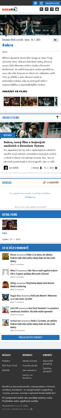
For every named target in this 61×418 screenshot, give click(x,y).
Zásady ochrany (30, 360)
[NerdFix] (9, 9)
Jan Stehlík (13, 168)
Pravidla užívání (30, 365)
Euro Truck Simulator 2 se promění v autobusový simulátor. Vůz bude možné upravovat (34, 309)
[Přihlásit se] (57, 9)
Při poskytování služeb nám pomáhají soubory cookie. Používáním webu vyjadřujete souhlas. (27, 399)
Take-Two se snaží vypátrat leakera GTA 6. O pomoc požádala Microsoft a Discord (33, 272)
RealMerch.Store (52, 3)
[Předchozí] (6, 100)
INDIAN (5, 370)
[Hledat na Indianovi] (41, 9)
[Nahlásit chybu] (31, 409)
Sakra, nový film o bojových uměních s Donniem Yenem (24, 144)
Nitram (13, 254)
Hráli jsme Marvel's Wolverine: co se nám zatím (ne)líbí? (33, 297)
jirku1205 (14, 308)
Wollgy (13, 283)
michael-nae (15, 321)
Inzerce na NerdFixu (27, 376)
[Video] (30, 130)
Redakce (6, 360)
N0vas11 (13, 270)
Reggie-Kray (15, 295)
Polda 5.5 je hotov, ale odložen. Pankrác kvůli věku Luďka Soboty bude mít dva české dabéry (32, 258)
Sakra (27, 40)
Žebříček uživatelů (47, 370)
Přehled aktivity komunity (30, 337)
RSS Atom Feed (9, 365)
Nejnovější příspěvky (48, 362)
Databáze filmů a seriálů (12, 40)
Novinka (8, 135)
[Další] (55, 100)
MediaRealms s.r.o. (11, 405)
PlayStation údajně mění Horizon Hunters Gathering (32, 284)
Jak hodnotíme (30, 370)
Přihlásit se (30, 197)
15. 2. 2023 (49, 168)
